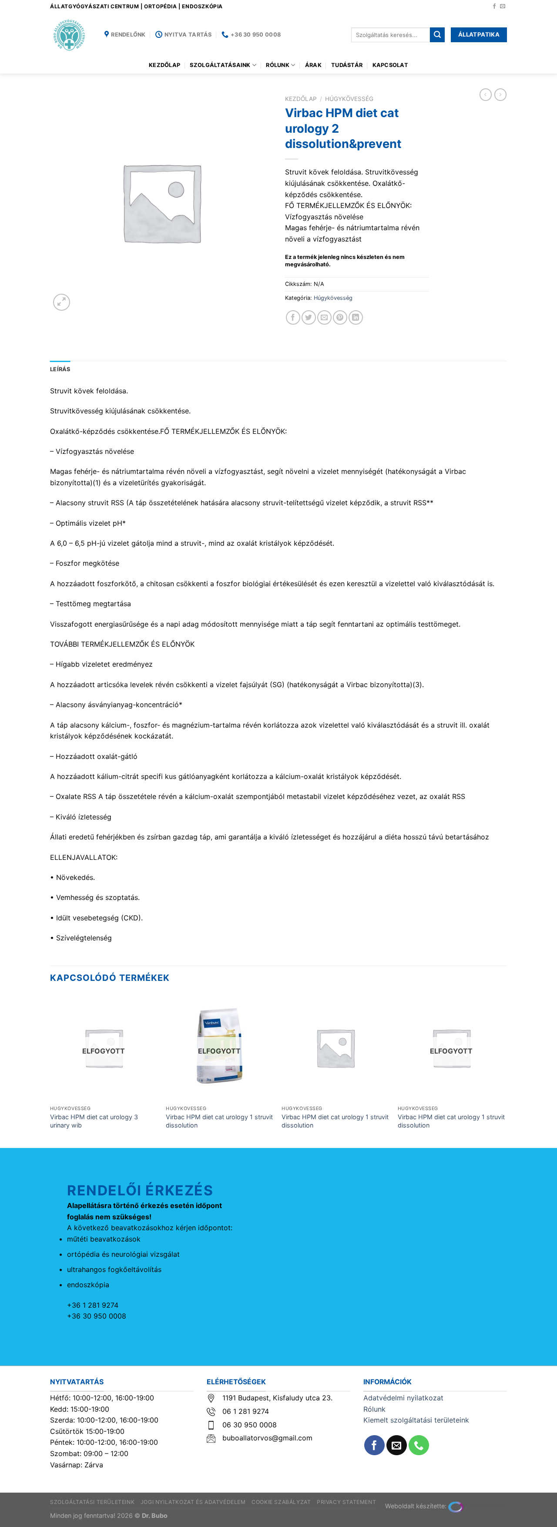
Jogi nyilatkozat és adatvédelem (193, 1502)
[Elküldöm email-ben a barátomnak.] (324, 317)
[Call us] (419, 1445)
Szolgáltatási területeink (92, 1502)
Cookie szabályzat (281, 1502)
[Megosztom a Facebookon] (293, 317)
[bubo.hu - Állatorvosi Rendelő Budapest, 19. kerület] (70, 35)
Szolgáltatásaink (220, 65)
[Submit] (437, 34)
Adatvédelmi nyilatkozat (403, 1397)
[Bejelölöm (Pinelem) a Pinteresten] (340, 317)
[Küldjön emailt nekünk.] (502, 6)
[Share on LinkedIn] (356, 317)
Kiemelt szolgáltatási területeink (416, 1420)
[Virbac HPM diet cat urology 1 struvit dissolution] (335, 1047)
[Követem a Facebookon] (494, 6)
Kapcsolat (390, 65)
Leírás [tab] (60, 369)
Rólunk (277, 65)
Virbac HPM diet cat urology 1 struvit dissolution (219, 1121)
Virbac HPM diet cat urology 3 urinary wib (94, 1121)
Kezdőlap (164, 65)
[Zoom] (61, 302)
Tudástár (346, 65)
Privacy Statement (346, 1502)
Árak (313, 65)
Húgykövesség (349, 98)
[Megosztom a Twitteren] (309, 317)
